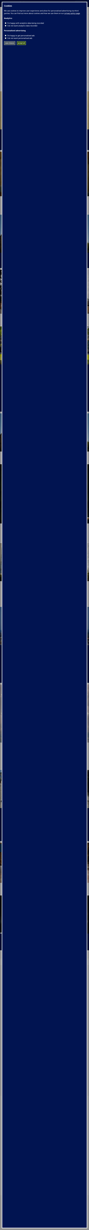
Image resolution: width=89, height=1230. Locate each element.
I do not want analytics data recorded (22, 26)
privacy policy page (72, 13)
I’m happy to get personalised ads (21, 35)
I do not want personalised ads (19, 38)
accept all (21, 43)
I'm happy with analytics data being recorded (25, 23)
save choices (9, 43)
